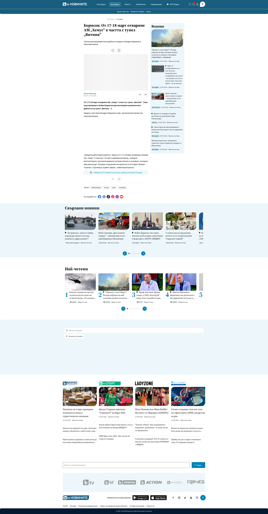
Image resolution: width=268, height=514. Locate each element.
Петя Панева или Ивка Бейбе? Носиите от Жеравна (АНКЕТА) (151, 411)
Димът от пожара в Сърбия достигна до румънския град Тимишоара (163, 116)
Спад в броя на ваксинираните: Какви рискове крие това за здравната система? (167, 129)
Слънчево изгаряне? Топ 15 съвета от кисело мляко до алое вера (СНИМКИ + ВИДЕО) (152, 442)
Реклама (73, 506)
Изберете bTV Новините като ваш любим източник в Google (117, 172)
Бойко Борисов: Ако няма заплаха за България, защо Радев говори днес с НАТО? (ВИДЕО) (147, 235)
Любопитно (141, 4)
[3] (194, 4)
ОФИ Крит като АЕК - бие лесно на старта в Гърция (114, 437)
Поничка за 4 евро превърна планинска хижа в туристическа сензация (78, 413)
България (115, 4)
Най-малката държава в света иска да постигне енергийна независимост (80, 441)
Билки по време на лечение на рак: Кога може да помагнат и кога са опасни (187, 429)
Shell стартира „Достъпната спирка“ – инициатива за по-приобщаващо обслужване (173, 98)
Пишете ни (150, 506)
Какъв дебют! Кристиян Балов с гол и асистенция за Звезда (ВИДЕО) (116, 426)
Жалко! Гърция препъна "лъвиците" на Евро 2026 (112, 411)
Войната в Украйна (137, 11)
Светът (127, 4)
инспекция (122, 187)
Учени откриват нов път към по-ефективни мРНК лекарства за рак (188, 413)
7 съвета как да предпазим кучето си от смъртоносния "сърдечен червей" (179, 235)
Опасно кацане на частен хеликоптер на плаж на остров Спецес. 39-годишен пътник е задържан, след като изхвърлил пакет (82, 295)
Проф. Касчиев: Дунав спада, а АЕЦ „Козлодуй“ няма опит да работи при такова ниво (148, 295)
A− (140, 94)
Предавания (156, 4)
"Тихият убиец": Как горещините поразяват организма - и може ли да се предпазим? (151, 427)
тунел (114, 187)
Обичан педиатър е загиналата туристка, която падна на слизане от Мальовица (166, 143)
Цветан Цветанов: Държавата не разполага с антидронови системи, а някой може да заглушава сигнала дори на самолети (182, 295)
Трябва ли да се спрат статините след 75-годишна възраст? (186, 441)
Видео (148, 11)
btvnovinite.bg (90, 93)
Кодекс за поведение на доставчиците (113, 506)
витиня (106, 187)
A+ (146, 94)
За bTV (65, 506)
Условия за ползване (136, 506)
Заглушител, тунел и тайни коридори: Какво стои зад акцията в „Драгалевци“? (79, 235)
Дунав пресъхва (123, 11)
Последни (101, 4)
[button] (125, 253)
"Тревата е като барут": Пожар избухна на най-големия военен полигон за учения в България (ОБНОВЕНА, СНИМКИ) (164, 53)
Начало (112, 19)
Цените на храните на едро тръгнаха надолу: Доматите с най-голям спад (79, 429)
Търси (198, 465)
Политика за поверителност (88, 506)
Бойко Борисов (96, 187)
